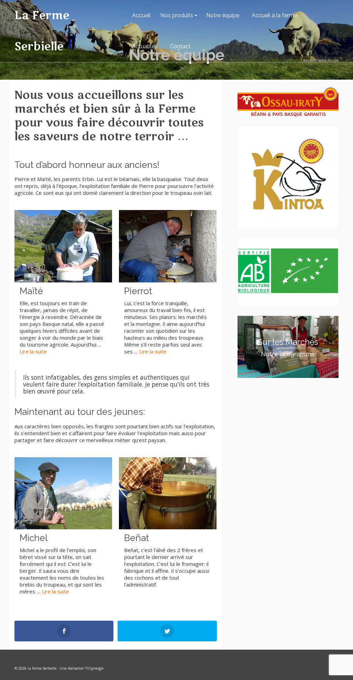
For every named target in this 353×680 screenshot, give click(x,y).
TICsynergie (94, 668)
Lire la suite (33, 351)
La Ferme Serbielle (41, 31)
